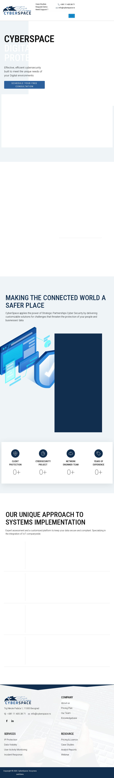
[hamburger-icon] (72, 16)
